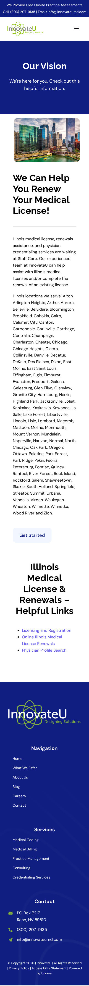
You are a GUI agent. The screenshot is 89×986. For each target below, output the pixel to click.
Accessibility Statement (49, 968)
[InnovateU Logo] (25, 23)
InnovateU (44, 963)
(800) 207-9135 (22, 12)
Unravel (46, 973)
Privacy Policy (19, 968)
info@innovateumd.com (67, 12)
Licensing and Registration (46, 630)
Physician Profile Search (44, 650)
